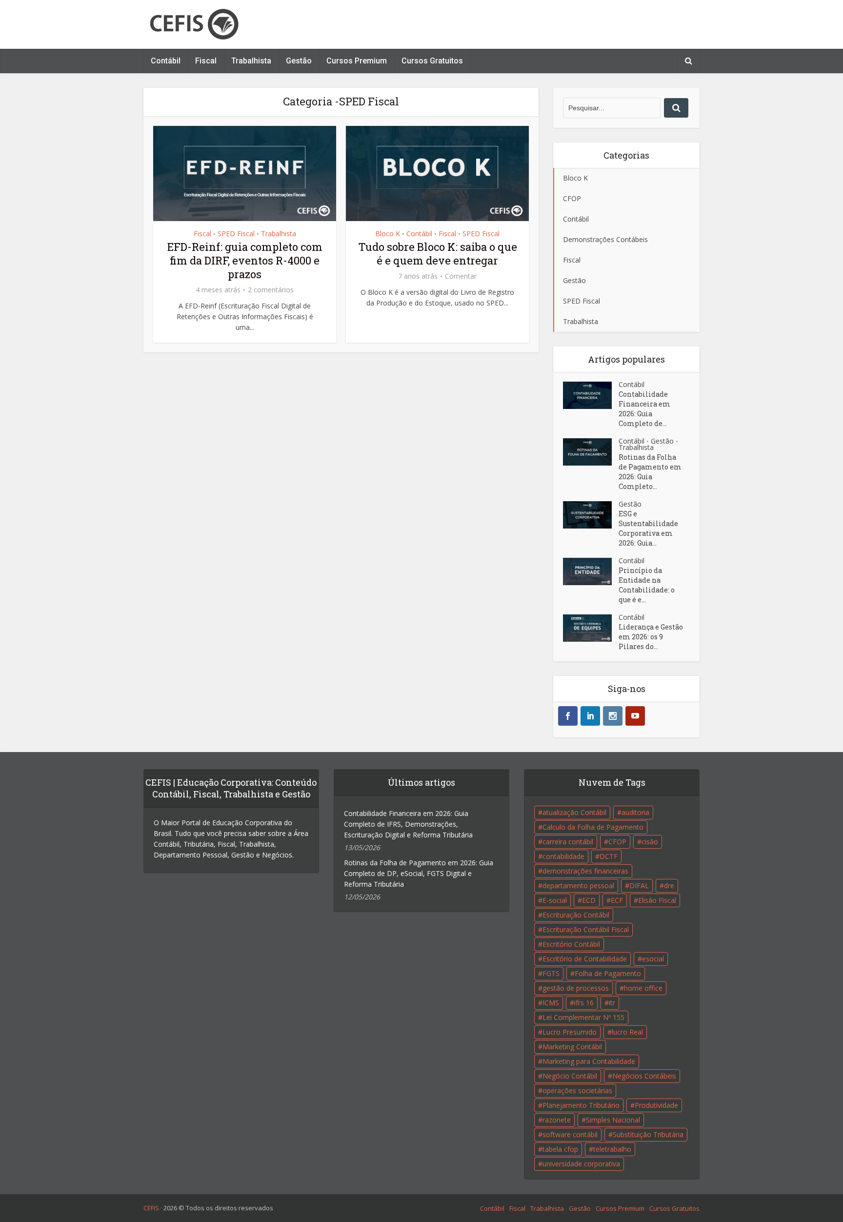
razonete (556, 1119)
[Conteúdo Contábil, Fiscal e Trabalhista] (194, 24)
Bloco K (387, 233)
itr (612, 1002)
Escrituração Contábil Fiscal (585, 929)
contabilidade (563, 856)
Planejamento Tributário (581, 1105)
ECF (617, 900)
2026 (170, 1207)
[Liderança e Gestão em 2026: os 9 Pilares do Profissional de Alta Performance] (591, 628)
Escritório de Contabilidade (584, 958)
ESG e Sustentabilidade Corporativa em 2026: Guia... (648, 528)
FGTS (551, 973)
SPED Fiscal (236, 233)
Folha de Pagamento (608, 973)
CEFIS (151, 1207)
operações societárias (577, 1090)
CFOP (617, 841)
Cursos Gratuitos (432, 60)
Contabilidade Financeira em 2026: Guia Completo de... (644, 408)
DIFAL (639, 885)
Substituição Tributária (648, 1134)
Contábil (166, 60)
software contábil (570, 1134)
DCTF (609, 856)
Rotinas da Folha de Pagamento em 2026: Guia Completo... (650, 471)
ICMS (550, 1002)
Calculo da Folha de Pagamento (592, 827)
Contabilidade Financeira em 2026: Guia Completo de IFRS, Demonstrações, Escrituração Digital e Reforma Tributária (408, 824)
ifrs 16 (584, 1002)
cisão (650, 841)
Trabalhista (251, 60)
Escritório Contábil (571, 944)
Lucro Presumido (569, 1032)
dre (669, 885)
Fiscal (206, 60)
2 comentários (271, 289)
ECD (589, 900)
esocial (653, 958)
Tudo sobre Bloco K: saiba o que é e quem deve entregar (437, 253)
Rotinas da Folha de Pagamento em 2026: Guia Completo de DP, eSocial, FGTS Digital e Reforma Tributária (418, 873)
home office (643, 988)
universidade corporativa (581, 1163)
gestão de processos (575, 988)
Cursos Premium (356, 60)
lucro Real (627, 1032)
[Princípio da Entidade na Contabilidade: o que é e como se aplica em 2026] (591, 571)
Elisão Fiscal (657, 900)
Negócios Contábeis (644, 1075)
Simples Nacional (613, 1119)
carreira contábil (567, 841)
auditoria (635, 812)
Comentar (461, 276)
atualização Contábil (574, 812)
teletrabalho (612, 1149)
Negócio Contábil (569, 1075)
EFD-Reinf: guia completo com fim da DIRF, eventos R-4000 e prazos (244, 260)
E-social (554, 900)
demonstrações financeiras (585, 871)
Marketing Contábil (572, 1046)
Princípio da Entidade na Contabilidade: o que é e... (647, 585)
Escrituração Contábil (575, 914)
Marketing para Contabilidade (588, 1061)
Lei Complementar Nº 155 (583, 1017)
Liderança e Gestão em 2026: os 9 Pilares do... (651, 636)
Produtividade (656, 1105)
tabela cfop (560, 1149)
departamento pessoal (578, 885)
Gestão (299, 60)
